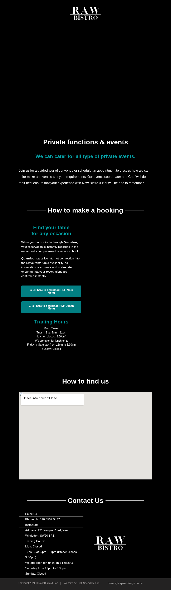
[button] (85, 32)
